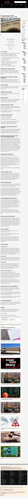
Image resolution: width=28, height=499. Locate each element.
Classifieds (21, 4)
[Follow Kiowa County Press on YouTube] (23, 99)
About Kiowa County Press (22, 482)
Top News (2, 472)
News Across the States (4, 473)
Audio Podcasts (12, 482)
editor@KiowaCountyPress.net (8, 489)
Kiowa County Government (22, 473)
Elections (2, 476)
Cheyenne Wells (12, 319)
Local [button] (5, 4)
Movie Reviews (12, 481)
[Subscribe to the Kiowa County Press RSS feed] (23, 97)
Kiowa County (12, 472)
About (26, 6)
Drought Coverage (3, 482)
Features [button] (25, 4)
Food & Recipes (12, 480)
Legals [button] (2, 6)
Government (20, 472)
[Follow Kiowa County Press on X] (23, 92)
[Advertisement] (24, 121)
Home (2, 4)
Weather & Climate (4, 481)
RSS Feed (20, 481)
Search (20, 480)
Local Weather (3, 483)
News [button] (7, 4)
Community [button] (12, 4)
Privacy (20, 483)
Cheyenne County (5, 319)
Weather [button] (16, 4)
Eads (10, 476)
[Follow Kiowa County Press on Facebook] (23, 95)
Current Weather (3, 480)
